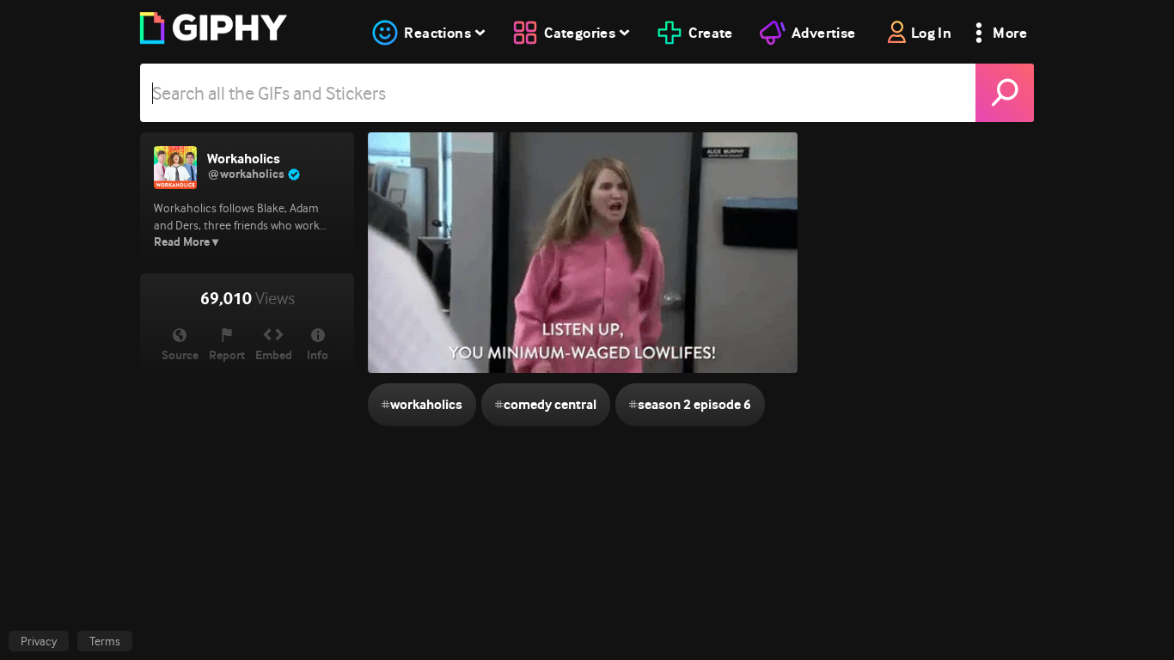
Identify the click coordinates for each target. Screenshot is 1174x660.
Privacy (39, 641)
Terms (104, 641)
